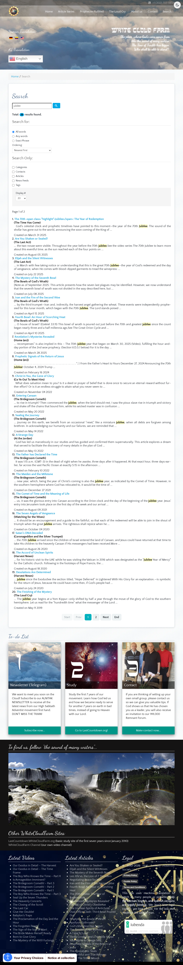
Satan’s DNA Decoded (29, 533)
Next (106, 617)
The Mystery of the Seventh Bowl (35, 278)
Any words (22, 136)
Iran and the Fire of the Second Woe (37, 297)
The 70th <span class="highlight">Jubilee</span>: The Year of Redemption (59, 219)
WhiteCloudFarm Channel (24, 845)
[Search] (56, 105)
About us (136, 11)
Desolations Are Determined (33, 572)
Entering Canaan (26, 395)
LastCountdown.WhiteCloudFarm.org (31, 841)
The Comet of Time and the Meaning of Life (42, 493)
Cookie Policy (130, 881)
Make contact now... (148, 730)
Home (49, 11)
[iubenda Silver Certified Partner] (148, 926)
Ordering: (17, 145)
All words (21, 131)
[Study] (91, 665)
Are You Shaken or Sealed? (31, 238)
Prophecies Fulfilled (92, 11)
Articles (20, 176)
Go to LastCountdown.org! (91, 730)
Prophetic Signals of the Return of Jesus (39, 356)
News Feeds (22, 180)
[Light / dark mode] (177, 5)
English (21, 58)
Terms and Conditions (134, 887)
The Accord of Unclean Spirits (34, 552)
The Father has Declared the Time (36, 454)
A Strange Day (24, 434)
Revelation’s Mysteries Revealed (34, 336)
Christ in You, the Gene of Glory (34, 376)
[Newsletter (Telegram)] (34, 665)
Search (167, 11)
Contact (152, 11)
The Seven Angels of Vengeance (35, 513)
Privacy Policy (130, 875)
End (116, 617)
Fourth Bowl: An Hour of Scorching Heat (40, 317)
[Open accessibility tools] (8, 957)
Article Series (66, 11)
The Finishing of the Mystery (34, 591)
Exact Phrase (22, 140)
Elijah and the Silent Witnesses (34, 258)
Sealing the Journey (27, 415)
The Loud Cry (117, 11)
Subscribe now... (34, 730)
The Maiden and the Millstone (34, 474)
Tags (18, 185)
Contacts (20, 171)
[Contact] (148, 665)
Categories (21, 167)
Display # (21, 193)
